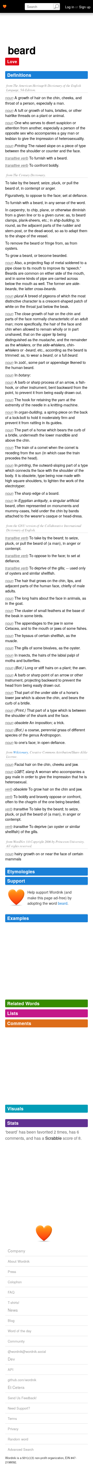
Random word (18, 1439)
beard (62, 903)
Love (12, 61)
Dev (11, 1359)
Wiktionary (20, 752)
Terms (12, 1418)
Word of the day (19, 1330)
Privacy (13, 1428)
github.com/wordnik (22, 1379)
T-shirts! (13, 1302)
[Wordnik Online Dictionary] (5, 6)
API (10, 1369)
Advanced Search (21, 1449)
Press (12, 1271)
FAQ (11, 1292)
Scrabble (53, 1138)
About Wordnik (18, 1261)
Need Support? (19, 1408)
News (13, 1310)
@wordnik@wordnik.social (27, 1351)
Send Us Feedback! (22, 1397)
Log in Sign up (77, 6)
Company (16, 1250)
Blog (11, 1320)
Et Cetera (16, 1387)
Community (16, 1341)
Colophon (15, 1281)
